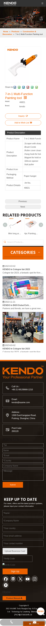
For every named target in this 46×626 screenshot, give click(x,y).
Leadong (26, 612)
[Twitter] (20, 579)
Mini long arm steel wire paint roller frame (15, 233)
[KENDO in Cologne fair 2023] (23, 341)
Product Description (16, 133)
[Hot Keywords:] (5, 242)
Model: (7, 101)
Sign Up (15, 571)
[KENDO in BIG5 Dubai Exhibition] (23, 297)
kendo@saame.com (21, 402)
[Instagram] (35, 579)
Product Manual (13, 598)
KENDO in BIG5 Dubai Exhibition (17, 304)
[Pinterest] (6, 585)
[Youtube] (27, 579)
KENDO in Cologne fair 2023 (16, 268)
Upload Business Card (15, 551)
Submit (13, 485)
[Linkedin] (13, 579)
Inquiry (21, 116)
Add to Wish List (21, 123)
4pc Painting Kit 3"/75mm (31, 233)
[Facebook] (6, 579)
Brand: (7, 106)
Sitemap (34, 612)
